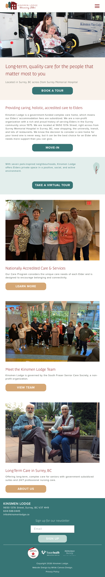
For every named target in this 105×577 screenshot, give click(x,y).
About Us (26, 489)
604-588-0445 (11, 511)
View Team (26, 387)
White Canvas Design (61, 567)
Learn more (26, 286)
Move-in (52, 147)
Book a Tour (52, 90)
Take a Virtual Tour (52, 185)
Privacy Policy (52, 571)
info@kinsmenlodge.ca (16, 514)
